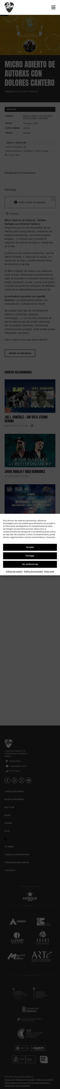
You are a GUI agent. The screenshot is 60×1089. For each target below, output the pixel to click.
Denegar (30, 555)
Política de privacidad (33, 571)
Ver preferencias (30, 564)
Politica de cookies (14, 571)
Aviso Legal (49, 571)
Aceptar (30, 547)
